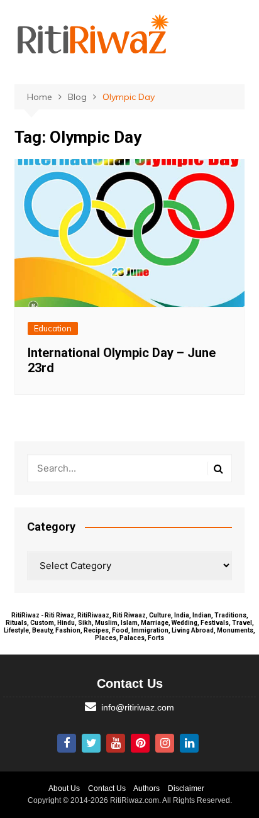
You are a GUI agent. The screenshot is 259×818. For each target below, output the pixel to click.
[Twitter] (91, 743)
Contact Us (107, 788)
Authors (146, 788)
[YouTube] (115, 743)
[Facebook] (66, 743)
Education (53, 328)
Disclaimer (186, 788)
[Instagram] (164, 743)
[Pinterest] (140, 743)
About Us (64, 788)
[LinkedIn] (189, 743)
